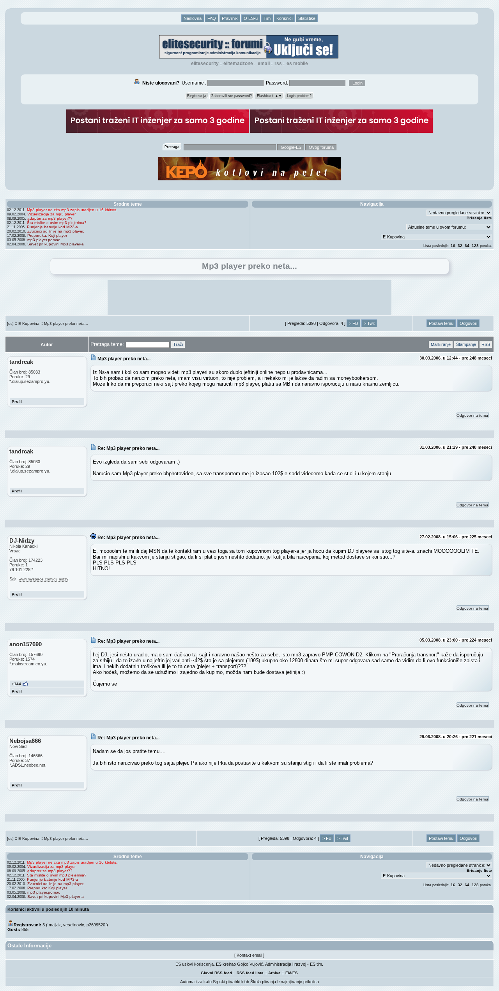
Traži (178, 344)
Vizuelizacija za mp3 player (51, 214)
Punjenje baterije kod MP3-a (52, 227)
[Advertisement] (249, 297)
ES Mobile (297, 63)
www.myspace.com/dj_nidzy (43, 579)
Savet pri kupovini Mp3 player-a (55, 244)
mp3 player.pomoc (43, 240)
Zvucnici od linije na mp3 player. (55, 231)
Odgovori (468, 323)
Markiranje (441, 344)
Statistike (306, 18)
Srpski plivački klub (231, 981)
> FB (353, 323)
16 (453, 245)
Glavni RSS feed (216, 973)
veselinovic (73, 924)
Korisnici (284, 18)
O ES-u (251, 18)
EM (288, 973)
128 (475, 245)
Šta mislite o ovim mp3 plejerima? (57, 222)
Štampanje (466, 344)
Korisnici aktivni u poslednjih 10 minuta (48, 909)
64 (467, 245)
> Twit (369, 323)
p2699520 (96, 924)
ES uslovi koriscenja (194, 964)
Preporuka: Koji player (47, 235)
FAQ (211, 18)
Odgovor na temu (472, 415)
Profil (17, 401)
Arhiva (274, 973)
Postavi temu (441, 323)
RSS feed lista (250, 973)
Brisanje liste (479, 218)
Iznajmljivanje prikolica (298, 981)
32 (460, 245)
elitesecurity (205, 63)
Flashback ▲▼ (269, 96)
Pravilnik (230, 18)
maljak (55, 924)
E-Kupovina (28, 323)
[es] (10, 323)
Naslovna (193, 18)
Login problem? (299, 96)
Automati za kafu (196, 981)
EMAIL (264, 63)
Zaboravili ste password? (231, 96)
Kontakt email (249, 955)
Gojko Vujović (250, 964)
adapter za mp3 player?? (50, 218)
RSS (278, 63)
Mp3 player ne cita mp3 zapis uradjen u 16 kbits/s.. (73, 210)
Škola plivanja (263, 981)
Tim (267, 18)
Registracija (196, 96)
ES (295, 973)
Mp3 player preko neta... (66, 323)
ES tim (316, 964)
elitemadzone (238, 63)
